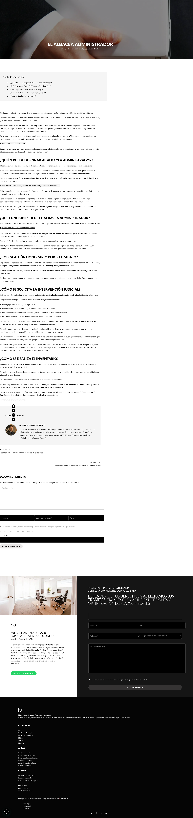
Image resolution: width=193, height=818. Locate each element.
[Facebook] (13, 406)
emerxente (64, 798)
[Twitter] (13, 410)
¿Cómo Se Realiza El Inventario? (23, 96)
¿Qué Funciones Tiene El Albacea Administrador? (30, 86)
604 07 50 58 (23, 788)
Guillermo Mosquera (25, 733)
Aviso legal (26, 804)
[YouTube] (106, 813)
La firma (21, 730)
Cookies (26, 808)
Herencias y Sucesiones (26, 755)
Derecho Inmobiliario (26, 760)
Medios (21, 743)
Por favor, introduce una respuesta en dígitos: (17, 531)
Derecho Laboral (24, 753)
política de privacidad (129, 680)
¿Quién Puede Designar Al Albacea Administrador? (31, 83)
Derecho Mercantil (25, 766)
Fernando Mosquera (25, 735)
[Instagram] (96, 813)
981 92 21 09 (22, 786)
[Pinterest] (13, 415)
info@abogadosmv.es (25, 791)
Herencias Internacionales (28, 758)
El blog (20, 738)
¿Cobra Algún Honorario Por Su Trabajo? (26, 89)
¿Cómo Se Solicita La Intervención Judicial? (28, 93)
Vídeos (20, 741)
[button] (24, 673)
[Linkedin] (13, 419)
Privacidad (27, 806)
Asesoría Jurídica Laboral (27, 763)
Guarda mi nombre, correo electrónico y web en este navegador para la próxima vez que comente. (39, 527)
